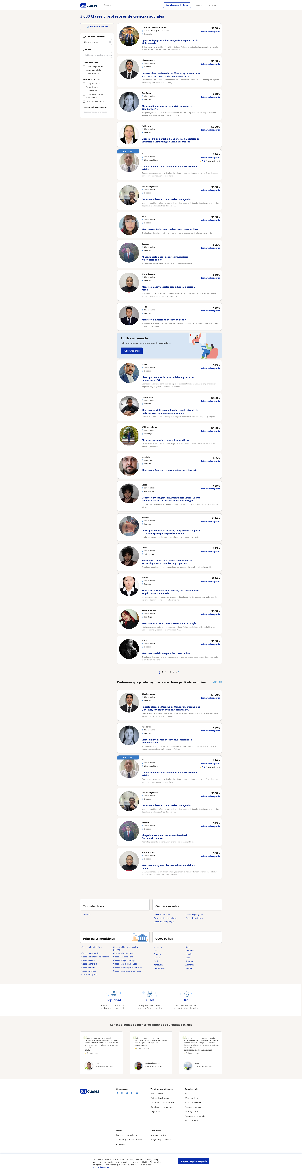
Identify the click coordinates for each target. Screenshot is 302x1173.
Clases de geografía (194, 914)
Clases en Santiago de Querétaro (127, 967)
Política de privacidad (160, 1098)
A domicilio (86, 914)
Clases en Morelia (89, 964)
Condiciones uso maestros (162, 1102)
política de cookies (101, 1167)
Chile (156, 950)
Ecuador (157, 954)
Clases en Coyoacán (90, 953)
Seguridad (155, 1111)
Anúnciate (200, 5)
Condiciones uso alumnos (162, 1107)
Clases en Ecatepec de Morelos (95, 956)
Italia (187, 957)
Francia (157, 957)
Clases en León (88, 960)
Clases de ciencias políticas (165, 918)
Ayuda (187, 1093)
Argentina (158, 947)
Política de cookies (159, 1093)
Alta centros (121, 1144)
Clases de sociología (194, 918)
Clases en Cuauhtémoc (123, 953)
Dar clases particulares (177, 5)
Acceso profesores (193, 1102)
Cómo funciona (191, 1098)
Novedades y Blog (158, 1135)
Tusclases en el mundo (195, 1116)
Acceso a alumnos (193, 1107)
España (188, 954)
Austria (188, 968)
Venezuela (158, 964)
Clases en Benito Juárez (91, 947)
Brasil (187, 947)
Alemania (189, 964)
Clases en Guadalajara (123, 956)
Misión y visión (191, 1111)
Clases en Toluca (88, 971)
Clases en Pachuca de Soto (125, 964)
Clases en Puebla (88, 967)
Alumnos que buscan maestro (129, 1139)
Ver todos (217, 682)
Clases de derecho (162, 914)
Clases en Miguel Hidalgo (124, 960)
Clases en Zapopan (89, 974)
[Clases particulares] (88, 8)
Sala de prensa (191, 1120)
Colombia (189, 950)
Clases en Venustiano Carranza (127, 971)
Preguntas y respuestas (161, 1139)
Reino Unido (159, 968)
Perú (156, 961)
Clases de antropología (164, 921)
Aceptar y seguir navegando (194, 1161)
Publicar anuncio (132, 351)
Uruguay (189, 961)
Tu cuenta (212, 5)
